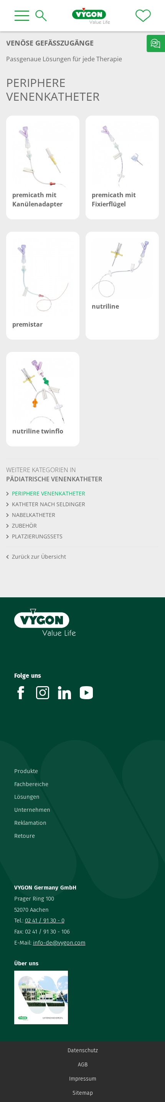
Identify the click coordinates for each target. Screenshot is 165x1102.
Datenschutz (83, 1050)
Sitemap (83, 1093)
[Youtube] (91, 692)
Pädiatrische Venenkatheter (54, 479)
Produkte (26, 771)
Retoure (24, 835)
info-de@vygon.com (59, 942)
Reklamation (30, 822)
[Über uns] (82, 997)
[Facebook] (25, 692)
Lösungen (27, 796)
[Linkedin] (69, 692)
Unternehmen (32, 809)
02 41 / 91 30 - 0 (44, 920)
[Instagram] (47, 692)
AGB (82, 1064)
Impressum (82, 1079)
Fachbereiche (31, 784)
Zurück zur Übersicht (39, 556)
